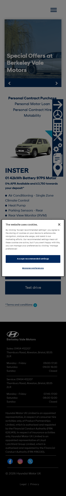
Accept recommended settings (33, 259)
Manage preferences (33, 268)
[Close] (59, 225)
